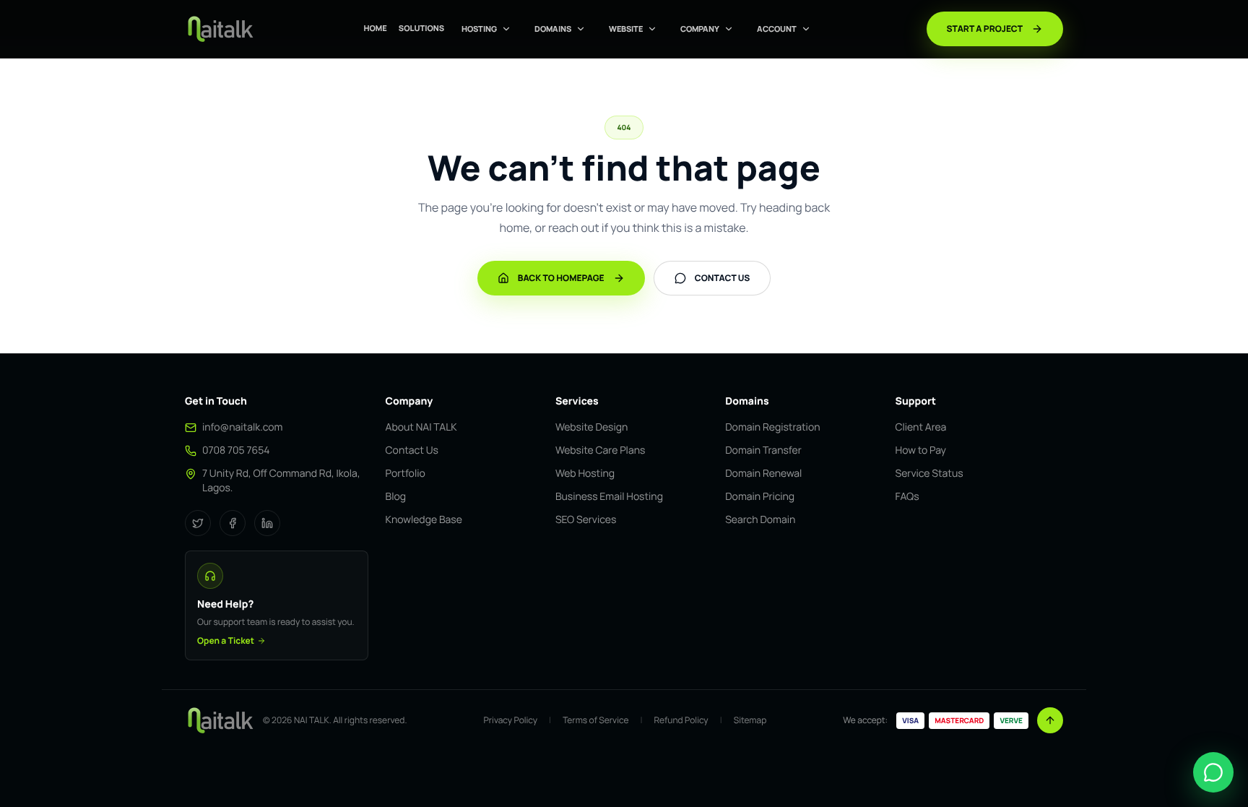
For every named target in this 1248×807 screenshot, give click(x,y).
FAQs (907, 497)
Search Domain (760, 520)
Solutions (421, 28)
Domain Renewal (763, 473)
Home (374, 28)
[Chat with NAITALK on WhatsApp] (1213, 772)
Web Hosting (585, 473)
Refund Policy (681, 720)
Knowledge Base (424, 520)
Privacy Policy (511, 720)
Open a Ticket (225, 641)
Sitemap (750, 720)
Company (699, 28)
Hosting (479, 28)
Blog (396, 497)
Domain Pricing (759, 497)
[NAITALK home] (219, 29)
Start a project (985, 28)
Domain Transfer (763, 450)
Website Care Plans (600, 450)
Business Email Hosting (609, 497)
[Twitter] (198, 523)
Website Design (591, 427)
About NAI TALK (421, 427)
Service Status (929, 473)
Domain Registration (772, 427)
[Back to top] (1050, 720)
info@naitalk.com (242, 427)
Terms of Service (595, 720)
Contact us (722, 278)
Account (777, 28)
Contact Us (412, 450)
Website (626, 28)
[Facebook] (233, 523)
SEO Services (585, 520)
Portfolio (405, 473)
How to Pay (921, 450)
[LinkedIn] (267, 523)
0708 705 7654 (236, 450)
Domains (552, 28)
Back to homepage (561, 278)
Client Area (921, 427)
